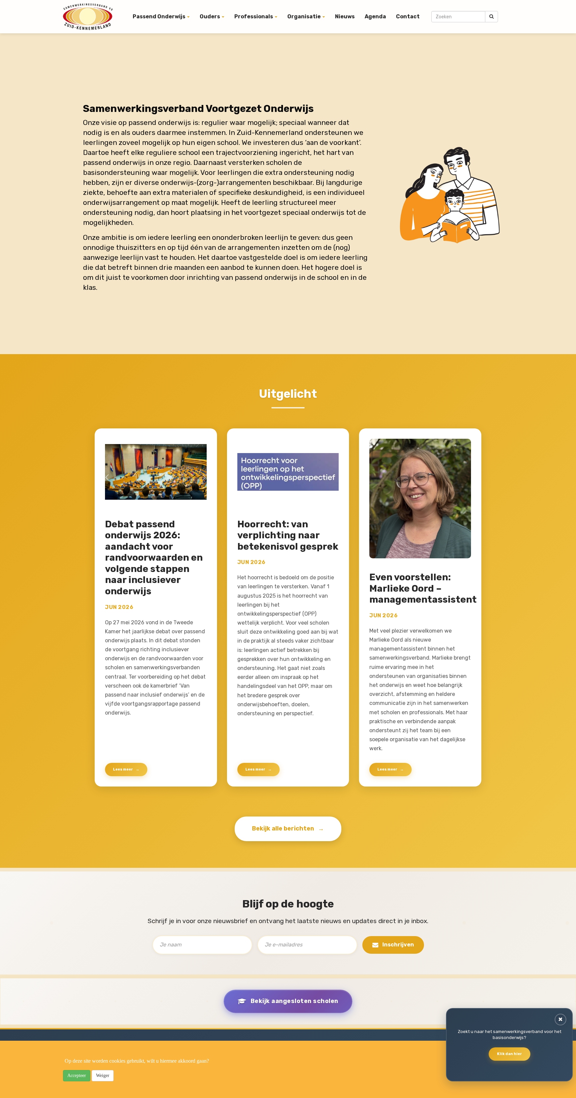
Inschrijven (398, 944)
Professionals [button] (254, 16)
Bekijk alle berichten (283, 828)
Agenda (375, 16)
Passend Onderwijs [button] (159, 16)
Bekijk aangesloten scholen (294, 1001)
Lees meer (123, 769)
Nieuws (345, 16)
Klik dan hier (509, 1054)
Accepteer (76, 1075)
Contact (408, 16)
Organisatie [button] (304, 16)
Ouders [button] (210, 16)
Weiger (102, 1075)
